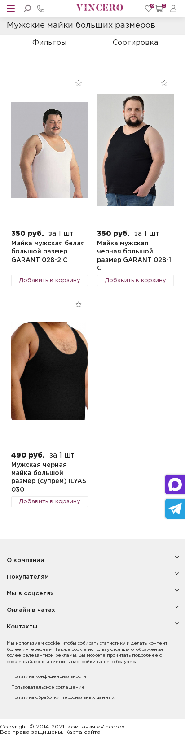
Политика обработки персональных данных (63, 698)
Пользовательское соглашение (48, 687)
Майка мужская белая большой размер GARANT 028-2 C (48, 252)
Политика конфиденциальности (48, 677)
